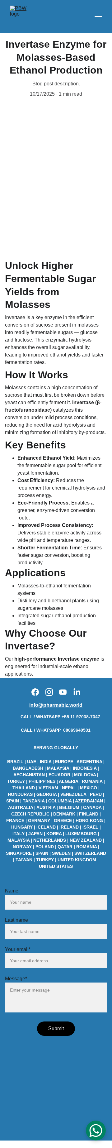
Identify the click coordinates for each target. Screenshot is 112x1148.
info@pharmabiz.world (55, 705)
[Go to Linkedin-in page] (77, 692)
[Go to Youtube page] (63, 692)
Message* (16, 978)
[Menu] (98, 16)
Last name (16, 920)
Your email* (17, 949)
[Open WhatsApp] (96, 1131)
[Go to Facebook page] (35, 692)
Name (11, 890)
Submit (56, 1028)
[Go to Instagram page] (49, 692)
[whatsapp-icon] (13, 719)
